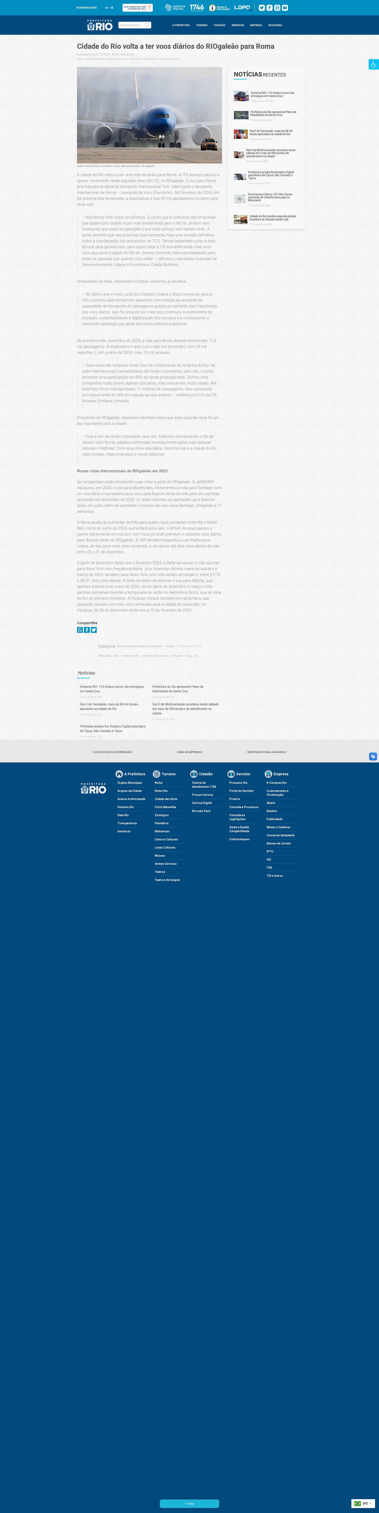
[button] (146, 25)
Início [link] (80, 58)
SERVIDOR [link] (238, 25)
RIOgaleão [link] (178, 656)
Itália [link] (116, 656)
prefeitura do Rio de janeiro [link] (156, 656)
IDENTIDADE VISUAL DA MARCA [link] (266, 752)
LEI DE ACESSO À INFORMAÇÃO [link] (112, 752)
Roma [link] (189, 656)
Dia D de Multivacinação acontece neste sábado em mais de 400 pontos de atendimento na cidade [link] (185, 708)
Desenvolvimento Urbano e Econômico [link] (107, 58)
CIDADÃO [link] (219, 25)
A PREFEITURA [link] (181, 25)
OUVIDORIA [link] (275, 25)
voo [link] (197, 656)
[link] (374, 64)
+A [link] (111, 7)
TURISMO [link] (201, 25)
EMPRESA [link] (256, 25)
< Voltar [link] (189, 1503)
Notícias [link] (135, 58)
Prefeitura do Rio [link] (130, 656)
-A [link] (106, 7)
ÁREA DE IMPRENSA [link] (189, 752)
